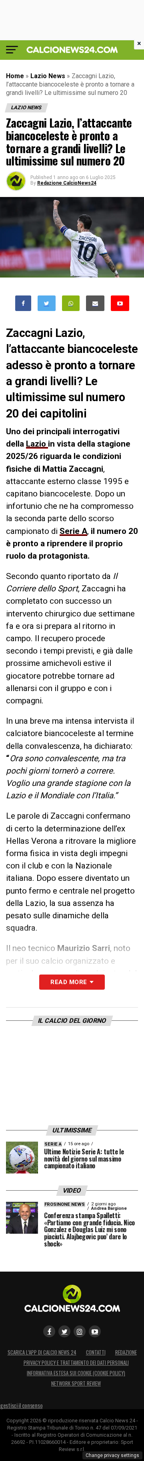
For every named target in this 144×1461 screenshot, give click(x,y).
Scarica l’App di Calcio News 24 (42, 1352)
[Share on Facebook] (23, 303)
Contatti (96, 1352)
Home (15, 76)
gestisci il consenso (21, 1405)
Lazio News (47, 76)
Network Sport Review (76, 1383)
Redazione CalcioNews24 (66, 183)
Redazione (126, 1352)
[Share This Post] (71, 303)
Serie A (73, 531)
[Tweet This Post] (47, 303)
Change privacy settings (112, 1455)
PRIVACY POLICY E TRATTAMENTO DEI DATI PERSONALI (76, 1362)
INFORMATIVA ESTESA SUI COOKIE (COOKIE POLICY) (76, 1373)
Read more (68, 982)
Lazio (37, 444)
